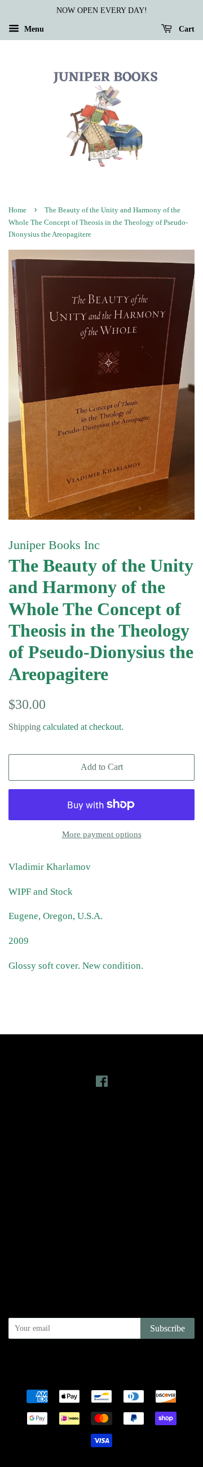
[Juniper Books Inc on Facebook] (101, 1083)
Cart (185, 29)
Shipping (24, 727)
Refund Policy (102, 1217)
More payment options (102, 834)
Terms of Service (101, 1233)
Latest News (101, 1123)
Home (17, 210)
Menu (33, 29)
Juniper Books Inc (112, 1363)
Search (101, 1185)
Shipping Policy (101, 1248)
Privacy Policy (101, 1201)
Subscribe (167, 1328)
